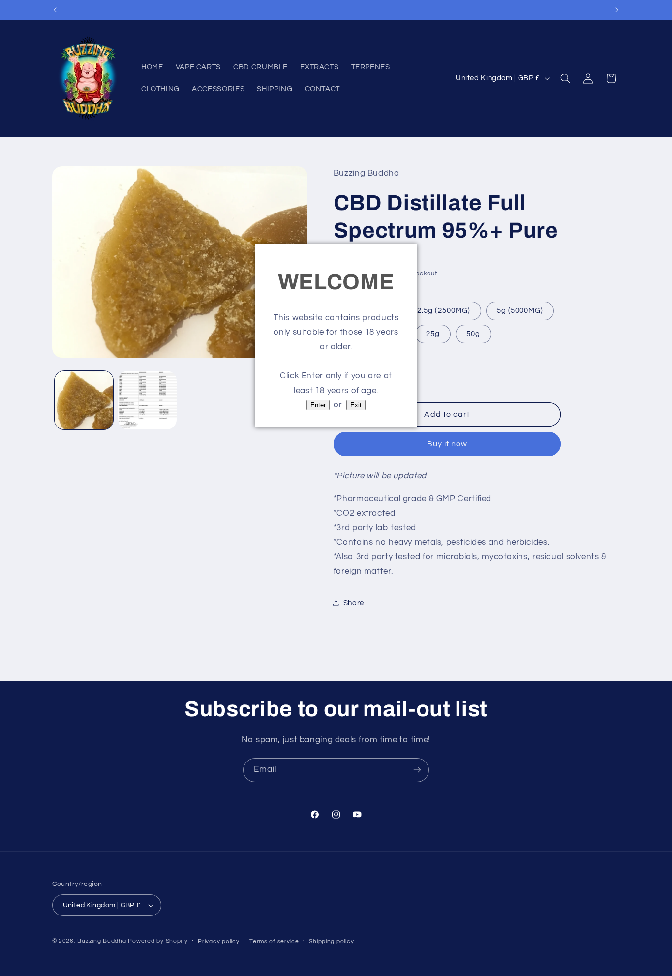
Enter (318, 405)
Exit (356, 405)
